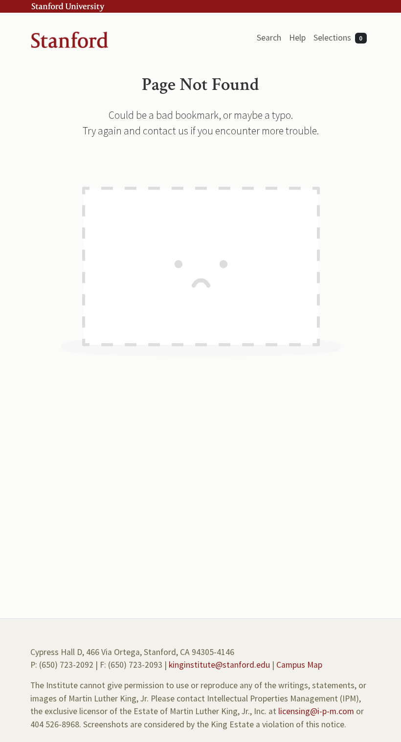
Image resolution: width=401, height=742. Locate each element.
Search (269, 37)
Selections (338, 37)
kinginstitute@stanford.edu (219, 664)
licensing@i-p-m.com (316, 711)
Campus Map (299, 664)
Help (297, 37)
